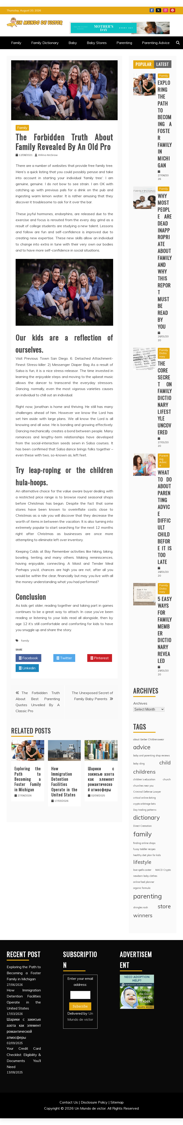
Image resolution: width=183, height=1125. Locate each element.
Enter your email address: (80, 999)
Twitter (158, 10)
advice (141, 747)
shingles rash (140, 907)
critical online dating (144, 797)
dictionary (146, 817)
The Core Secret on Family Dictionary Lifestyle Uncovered (165, 398)
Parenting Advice (156, 42)
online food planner (143, 882)
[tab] (143, 64)
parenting (147, 896)
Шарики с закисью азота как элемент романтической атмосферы (101, 779)
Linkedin (28, 668)
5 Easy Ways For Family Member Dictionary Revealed (165, 629)
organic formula (141, 888)
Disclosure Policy (94, 1102)
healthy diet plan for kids (147, 855)
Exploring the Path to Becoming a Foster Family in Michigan (28, 779)
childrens (144, 771)
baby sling (139, 763)
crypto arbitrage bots (144, 803)
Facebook (152, 10)
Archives (140, 703)
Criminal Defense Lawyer (147, 791)
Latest (162, 64)
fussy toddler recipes (144, 849)
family (25, 640)
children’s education (144, 779)
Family (16, 42)
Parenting (124, 42)
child (165, 762)
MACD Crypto (163, 869)
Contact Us (69, 1102)
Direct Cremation (142, 825)
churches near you (143, 785)
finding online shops (144, 843)
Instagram (165, 10)
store (164, 906)
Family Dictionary (45, 42)
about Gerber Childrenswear (148, 739)
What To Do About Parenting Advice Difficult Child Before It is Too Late (165, 517)
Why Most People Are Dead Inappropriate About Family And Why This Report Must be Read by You (165, 261)
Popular (144, 64)
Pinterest (172, 10)
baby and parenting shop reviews (151, 755)
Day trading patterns (144, 809)
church (167, 779)
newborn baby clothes (145, 875)
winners (142, 915)
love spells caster (142, 869)
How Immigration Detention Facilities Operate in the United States (64, 782)
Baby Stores (97, 42)
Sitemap (117, 1102)
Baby (73, 42)
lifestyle (142, 862)
